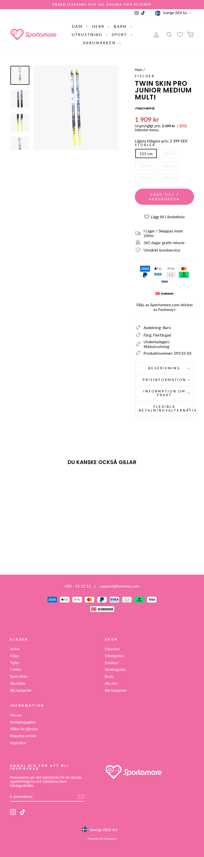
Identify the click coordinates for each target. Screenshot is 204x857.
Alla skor (111, 684)
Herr (99, 26)
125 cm (168, 153)
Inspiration (18, 743)
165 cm (168, 177)
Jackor (15, 649)
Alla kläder (18, 684)
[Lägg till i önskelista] (16, 483)
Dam (78, 26)
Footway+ (167, 309)
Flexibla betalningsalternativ (166, 408)
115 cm (146, 153)
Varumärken (100, 43)
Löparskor (112, 649)
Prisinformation (164, 380)
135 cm (146, 165)
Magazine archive (23, 736)
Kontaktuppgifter (23, 722)
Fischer (145, 76)
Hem (138, 70)
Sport (120, 34)
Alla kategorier (21, 690)
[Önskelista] (180, 34)
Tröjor (14, 656)
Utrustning (88, 34)
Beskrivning (164, 368)
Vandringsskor (115, 670)
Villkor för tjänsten (24, 729)
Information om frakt (164, 393)
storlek (145, 145)
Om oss (16, 715)
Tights (14, 663)
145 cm (168, 165)
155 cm (146, 177)
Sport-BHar (19, 677)
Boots (109, 677)
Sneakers (111, 663)
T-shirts (15, 670)
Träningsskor (114, 656)
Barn (121, 26)
